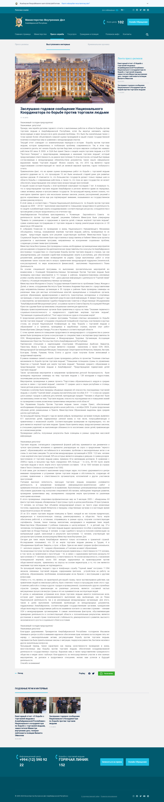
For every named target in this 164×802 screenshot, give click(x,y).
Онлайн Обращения (138, 22)
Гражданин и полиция (89, 34)
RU (122, 10)
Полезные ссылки (21, 10)
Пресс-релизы (22, 44)
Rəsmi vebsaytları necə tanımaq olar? (76, 3)
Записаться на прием (112, 762)
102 (121, 22)
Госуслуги (71, 34)
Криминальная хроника (98, 44)
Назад (20, 673)
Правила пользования (109, 796)
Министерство (40, 34)
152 (62, 765)
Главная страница (22, 34)
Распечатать (108, 673)
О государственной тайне (90, 796)
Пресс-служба (57, 34)
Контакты (127, 34)
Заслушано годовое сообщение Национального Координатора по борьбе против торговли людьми (132, 87)
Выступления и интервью (58, 44)
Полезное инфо (112, 34)
